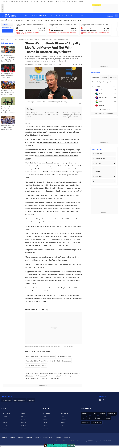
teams (53, 20)
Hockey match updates (55, 373)
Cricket (27, 15)
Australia (101, 90)
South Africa (102, 93)
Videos (40, 20)
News (27, 20)
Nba (90, 418)
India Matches (7, 27)
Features (23, 422)
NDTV (3, 1)
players (59, 20)
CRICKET (26, 1)
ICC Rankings (98, 176)
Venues (66, 20)
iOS (58, 378)
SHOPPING (58, 1)
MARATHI (81, 1)
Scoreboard (20, 20)
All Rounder (113, 82)
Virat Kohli (97, 163)
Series (23, 413)
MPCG (75, 1)
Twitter (58, 375)
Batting (99, 82)
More (79, 20)
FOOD (31, 1)
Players (23, 425)
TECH (47, 1)
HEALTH (43, 1)
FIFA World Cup (99, 153)
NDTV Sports (29, 375)
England (101, 105)
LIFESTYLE (37, 1)
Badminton (74, 15)
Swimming (85, 422)
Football (34, 15)
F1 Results (77, 373)
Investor (37, 437)
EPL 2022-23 (65, 413)
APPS (63, 1)
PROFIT (13, 1)
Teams (5, 425)
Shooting (107, 418)
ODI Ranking (104, 77)
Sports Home (4, 39)
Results (73, 20)
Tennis (61, 15)
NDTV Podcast (43, 15)
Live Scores (6, 413)
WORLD (8, 1)
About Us (12, 437)
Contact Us (67, 437)
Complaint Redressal (47, 437)
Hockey (102, 413)
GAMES (52, 1)
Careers (58, 437)
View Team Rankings (104, 109)
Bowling (105, 82)
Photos (33, 20)
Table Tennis (96, 422)
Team (93, 82)
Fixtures (46, 20)
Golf (67, 15)
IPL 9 (6, 20)
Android (52, 378)
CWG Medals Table (100, 158)
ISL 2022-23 (46, 413)
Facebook (43, 375)
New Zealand (103, 97)
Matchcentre (46, 428)
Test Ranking (95, 77)
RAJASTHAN (69, 1)
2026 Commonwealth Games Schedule (103, 169)
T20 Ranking (113, 77)
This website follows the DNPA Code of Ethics (68, 441)
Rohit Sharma (98, 181)
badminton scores (68, 373)
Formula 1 (54, 15)
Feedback (20, 437)
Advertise (4, 437)
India (100, 101)
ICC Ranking (25, 428)
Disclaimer (29, 437)
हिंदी (16, 1)
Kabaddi (97, 418)
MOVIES (21, 1)
